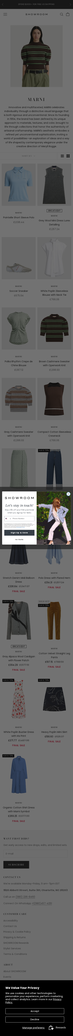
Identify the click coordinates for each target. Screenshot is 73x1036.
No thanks (19, 539)
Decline (34, 1019)
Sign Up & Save (19, 532)
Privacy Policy (18, 527)
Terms (23, 527)
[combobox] (7, 518)
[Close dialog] (68, 494)
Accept (35, 1011)
